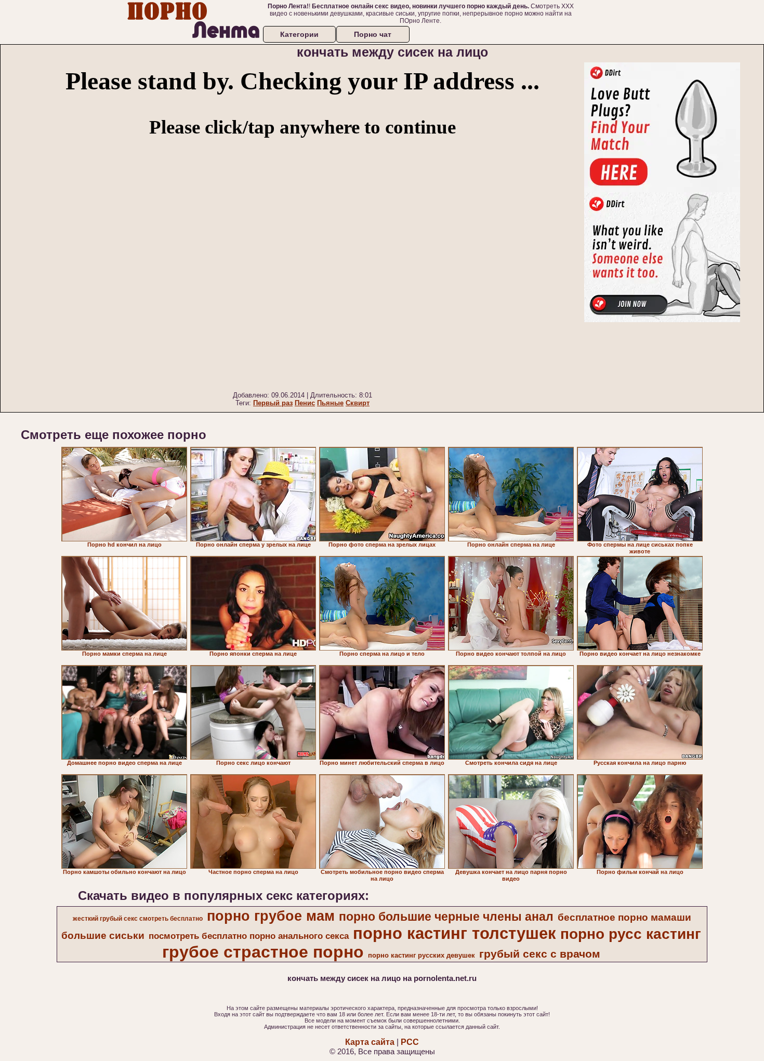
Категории (299, 34)
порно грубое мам (271, 916)
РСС (410, 1042)
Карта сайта (369, 1042)
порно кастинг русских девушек (421, 955)
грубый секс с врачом (539, 954)
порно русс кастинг (630, 934)
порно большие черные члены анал (446, 916)
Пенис (305, 403)
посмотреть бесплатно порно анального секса (249, 936)
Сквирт (358, 403)
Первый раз (273, 403)
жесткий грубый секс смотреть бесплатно (138, 918)
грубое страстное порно (263, 952)
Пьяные (330, 403)
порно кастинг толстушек (454, 933)
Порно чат (372, 34)
